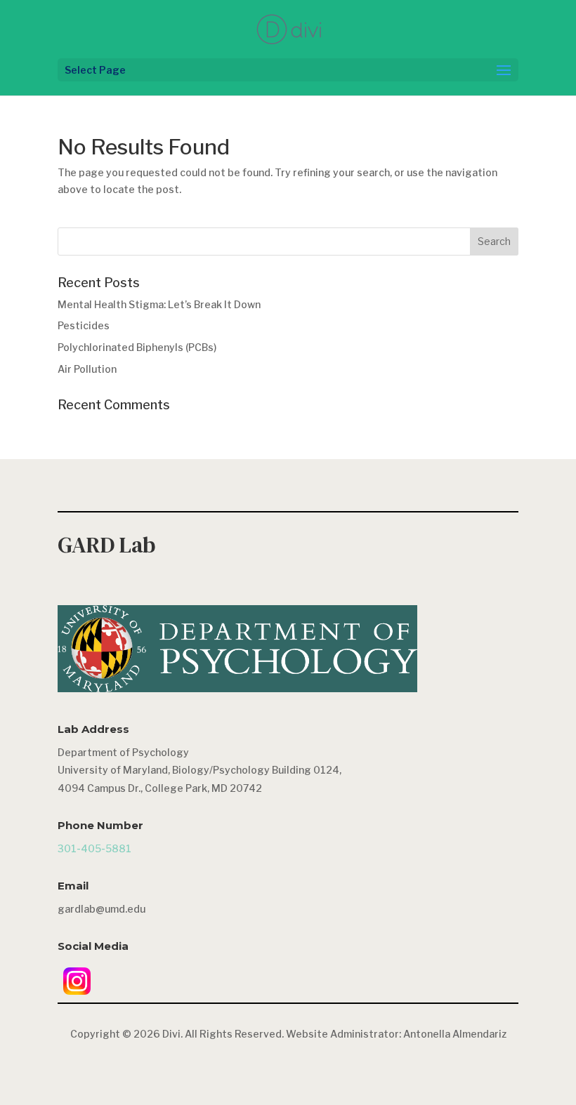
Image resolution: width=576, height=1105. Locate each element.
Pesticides (84, 325)
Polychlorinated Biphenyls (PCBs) (137, 347)
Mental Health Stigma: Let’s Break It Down (159, 304)
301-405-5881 (94, 848)
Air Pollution (87, 369)
